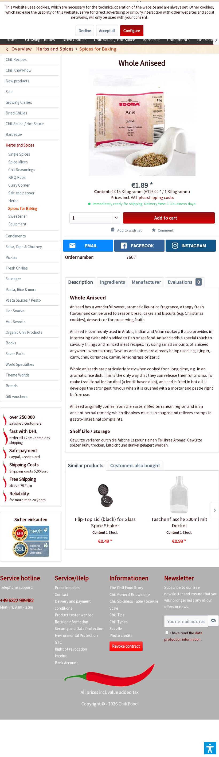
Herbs (13, 200)
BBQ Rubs (17, 177)
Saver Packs (15, 353)
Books (11, 342)
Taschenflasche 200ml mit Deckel (179, 522)
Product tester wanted (74, 614)
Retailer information (71, 621)
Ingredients (112, 282)
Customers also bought (135, 465)
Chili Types (119, 621)
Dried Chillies (16, 113)
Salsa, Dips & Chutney (24, 246)
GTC (58, 642)
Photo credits (121, 635)
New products (17, 80)
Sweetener (17, 216)
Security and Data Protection (79, 628)
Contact (61, 594)
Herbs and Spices (20, 145)
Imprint (61, 655)
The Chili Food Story (126, 587)
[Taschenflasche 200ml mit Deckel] (179, 494)
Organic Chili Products (24, 332)
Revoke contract (126, 646)
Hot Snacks (15, 310)
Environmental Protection (76, 635)
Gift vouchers (17, 396)
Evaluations (184, 282)
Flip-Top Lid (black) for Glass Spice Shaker (105, 522)
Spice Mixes (18, 161)
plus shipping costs (156, 197)
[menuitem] (12, 39)
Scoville (116, 628)
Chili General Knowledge (130, 594)
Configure (131, 30)
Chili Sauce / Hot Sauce (25, 123)
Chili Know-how (19, 70)
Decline (85, 30)
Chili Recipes (16, 59)
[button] (210, 748)
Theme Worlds (18, 375)
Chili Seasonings (21, 169)
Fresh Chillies (17, 268)
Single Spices (19, 154)
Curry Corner (19, 185)
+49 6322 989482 (17, 600)
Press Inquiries (67, 587)
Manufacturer (146, 282)
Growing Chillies (19, 102)
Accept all (107, 30)
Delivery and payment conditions (73, 605)
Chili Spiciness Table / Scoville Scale (134, 605)
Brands (12, 385)
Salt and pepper (21, 192)
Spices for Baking (22, 208)
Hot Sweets (16, 321)
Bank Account (66, 662)
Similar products (85, 465)
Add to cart (165, 218)
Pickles (11, 257)
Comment (165, 230)
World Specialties (20, 364)
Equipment (17, 223)
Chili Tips (117, 614)
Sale (9, 91)
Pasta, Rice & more (21, 289)
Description (80, 282)
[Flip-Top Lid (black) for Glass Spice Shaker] (105, 494)
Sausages (14, 278)
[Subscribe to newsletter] (213, 620)
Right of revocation (71, 649)
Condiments (16, 236)
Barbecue (14, 134)
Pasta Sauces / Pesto (23, 300)
